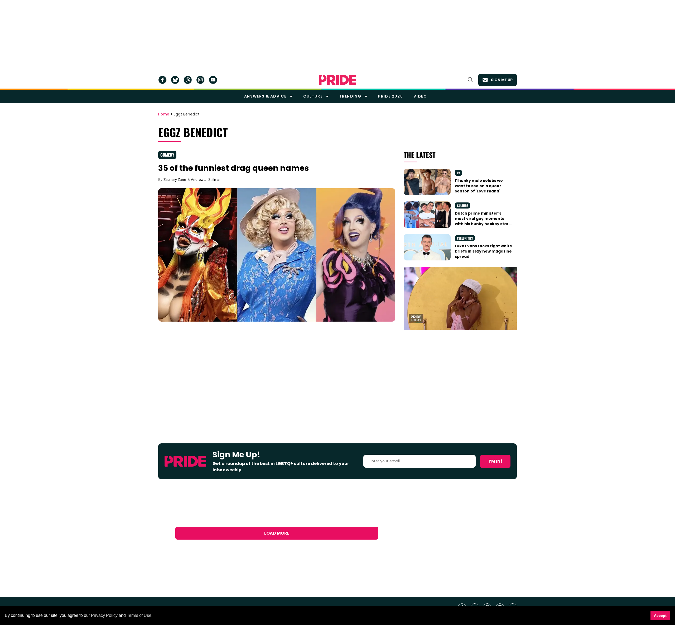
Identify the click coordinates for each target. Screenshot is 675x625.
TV (458, 173)
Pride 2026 (390, 96)
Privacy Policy (104, 615)
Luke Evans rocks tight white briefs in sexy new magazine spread (483, 251)
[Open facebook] (162, 80)
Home (163, 114)
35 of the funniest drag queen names (233, 168)
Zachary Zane (174, 179)
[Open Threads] (188, 80)
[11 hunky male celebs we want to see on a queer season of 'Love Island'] (427, 181)
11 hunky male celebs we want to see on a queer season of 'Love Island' (479, 186)
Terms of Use (139, 615)
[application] (460, 298)
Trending (350, 96)
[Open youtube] (213, 80)
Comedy (167, 155)
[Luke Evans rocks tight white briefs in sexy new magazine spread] (427, 247)
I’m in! (495, 461)
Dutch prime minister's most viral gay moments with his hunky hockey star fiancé (482, 221)
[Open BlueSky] (175, 80)
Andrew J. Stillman (206, 179)
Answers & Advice (265, 96)
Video (420, 96)
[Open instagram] (200, 80)
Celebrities (465, 238)
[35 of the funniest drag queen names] (276, 254)
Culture (312, 96)
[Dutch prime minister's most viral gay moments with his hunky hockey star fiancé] (427, 214)
